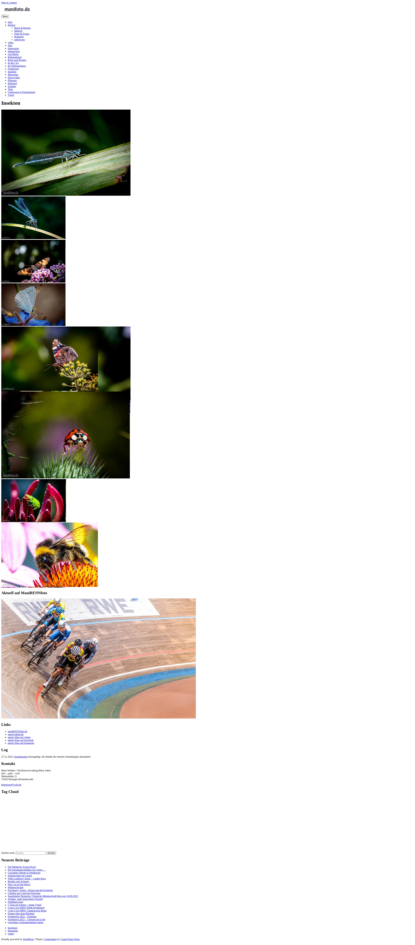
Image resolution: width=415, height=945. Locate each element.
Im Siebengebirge (17, 66)
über (10, 45)
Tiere (10, 89)
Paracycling (14, 77)
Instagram (13, 930)
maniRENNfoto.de (17, 731)
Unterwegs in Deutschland (21, 92)
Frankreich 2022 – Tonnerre (22, 916)
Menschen (13, 74)
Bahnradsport (15, 57)
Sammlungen (21, 756)
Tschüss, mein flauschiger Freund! (25, 899)
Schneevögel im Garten (20, 875)
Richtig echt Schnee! (18, 881)
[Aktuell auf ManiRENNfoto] (98, 717)
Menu (5, 16)
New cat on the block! (19, 884)
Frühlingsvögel (15, 902)
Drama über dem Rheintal (21, 913)
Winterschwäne (16, 887)
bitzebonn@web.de (11, 784)
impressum (13, 48)
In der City (13, 63)
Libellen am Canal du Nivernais (24, 893)
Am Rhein (13, 54)
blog (10, 22)
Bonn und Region (17, 60)
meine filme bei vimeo (19, 737)
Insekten (12, 71)
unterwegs (19, 39)
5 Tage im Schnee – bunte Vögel (24, 904)
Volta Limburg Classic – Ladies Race (27, 878)
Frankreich (13, 68)
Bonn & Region (22, 28)
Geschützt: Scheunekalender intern (25, 922)
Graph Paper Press (70, 939)
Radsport (19, 36)
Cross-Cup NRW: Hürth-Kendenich (26, 907)
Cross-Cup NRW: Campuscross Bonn (27, 910)
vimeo (11, 933)
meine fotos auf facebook (21, 740)
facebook (12, 928)
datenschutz (14, 51)
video (10, 42)
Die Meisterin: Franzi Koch (22, 867)
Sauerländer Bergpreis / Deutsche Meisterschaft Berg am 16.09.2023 (43, 896)
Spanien (12, 86)
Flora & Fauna (21, 33)
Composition (50, 939)
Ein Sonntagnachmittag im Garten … (27, 869)
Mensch (18, 31)
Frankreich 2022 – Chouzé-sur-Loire (26, 919)
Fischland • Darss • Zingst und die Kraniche (30, 890)
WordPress (28, 939)
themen (11, 25)
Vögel (11, 95)
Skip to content (9, 2)
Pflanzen (12, 80)
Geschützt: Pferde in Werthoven (24, 872)
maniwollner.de (16, 734)
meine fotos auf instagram (21, 743)
